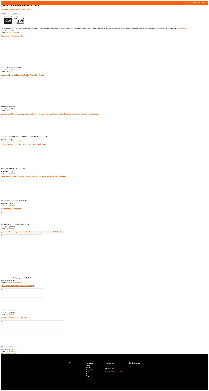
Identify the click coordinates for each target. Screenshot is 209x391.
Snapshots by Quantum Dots (12, 36)
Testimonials (194, 7)
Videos (185, 7)
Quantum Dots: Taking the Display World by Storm (22, 75)
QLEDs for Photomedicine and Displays (17, 286)
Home (138, 7)
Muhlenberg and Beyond (11, 208)
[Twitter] (2, 2)
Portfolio (161, 7)
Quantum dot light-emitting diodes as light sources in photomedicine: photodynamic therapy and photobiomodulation (50, 114)
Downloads (171, 7)
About (144, 7)
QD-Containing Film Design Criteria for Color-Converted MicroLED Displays (33, 176)
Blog (179, 7)
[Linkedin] (6, 2)
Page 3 (8, 353)
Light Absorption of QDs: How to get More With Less (23, 144)
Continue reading (182, 28)
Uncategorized (15, 32)
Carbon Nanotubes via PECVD (14, 318)
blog (10, 32)
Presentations (12, 173)
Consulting (152, 7)
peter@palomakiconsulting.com (114, 371)
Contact (203, 7)
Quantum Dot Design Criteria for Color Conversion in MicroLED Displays (32, 232)
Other (10, 71)
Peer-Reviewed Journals (15, 140)
